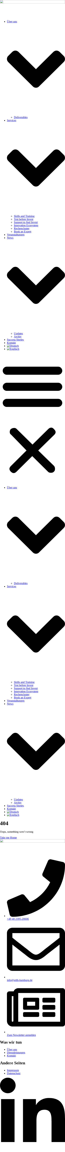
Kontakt (11, 342)
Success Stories (15, 339)
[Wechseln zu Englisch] (13, 348)
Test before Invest (23, 219)
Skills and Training (24, 216)
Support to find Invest (26, 222)
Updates (18, 333)
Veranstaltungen (15, 234)
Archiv (17, 336)
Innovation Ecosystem (26, 225)
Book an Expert (22, 231)
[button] (32, 418)
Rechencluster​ (21, 228)
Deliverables (21, 117)
